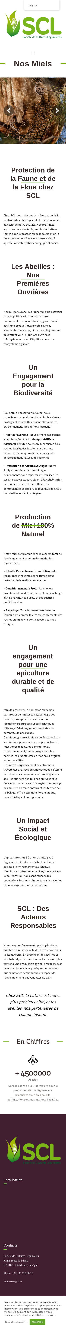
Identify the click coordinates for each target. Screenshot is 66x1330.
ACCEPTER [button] (37, 1322)
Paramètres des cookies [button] (16, 1322)
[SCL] (33, 24)
